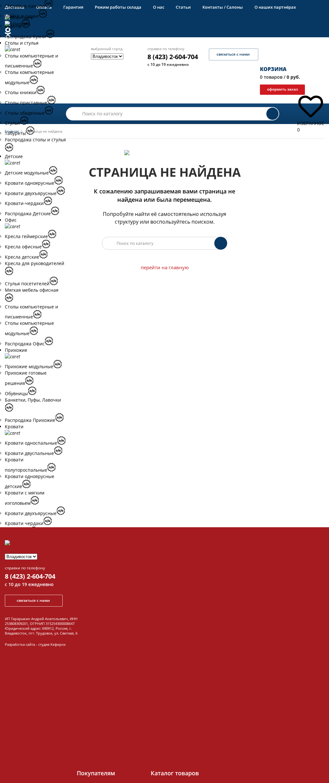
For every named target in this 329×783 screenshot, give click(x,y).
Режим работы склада (118, 7)
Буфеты (13, 26)
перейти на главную (165, 267)
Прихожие (16, 350)
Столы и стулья (22, 43)
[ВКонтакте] (150, 17)
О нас (158, 7)
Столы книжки (20, 92)
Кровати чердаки (24, 523)
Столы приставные (26, 103)
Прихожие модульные (29, 366)
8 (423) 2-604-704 (172, 57)
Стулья (12, 123)
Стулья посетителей (27, 283)
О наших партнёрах (275, 7)
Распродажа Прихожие (30, 420)
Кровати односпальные (31, 443)
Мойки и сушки (22, 16)
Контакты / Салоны (222, 7)
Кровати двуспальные (29, 453)
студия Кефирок (52, 644)
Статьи (183, 7)
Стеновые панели (24, 6)
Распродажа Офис (25, 344)
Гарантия (73, 7)
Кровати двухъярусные (31, 513)
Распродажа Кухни (25, 36)
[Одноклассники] (150, 32)
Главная (12, 131)
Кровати (14, 426)
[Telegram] (150, 24)
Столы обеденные (25, 113)
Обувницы (16, 393)
